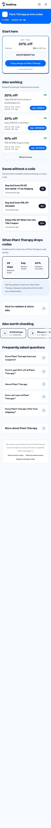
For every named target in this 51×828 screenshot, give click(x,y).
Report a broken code (25, 459)
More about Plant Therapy (25, 428)
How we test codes (16, 455)
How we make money (34, 455)
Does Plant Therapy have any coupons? (25, 358)
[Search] (39, 4)
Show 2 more (25, 157)
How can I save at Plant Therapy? (25, 397)
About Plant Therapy (25, 384)
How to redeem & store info (25, 308)
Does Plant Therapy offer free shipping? (25, 410)
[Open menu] (46, 4)
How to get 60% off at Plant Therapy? (25, 372)
